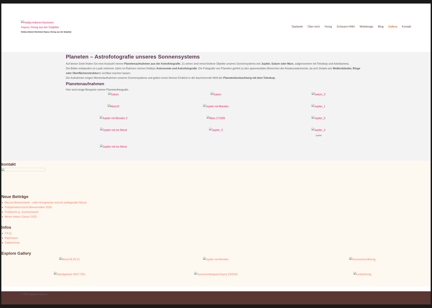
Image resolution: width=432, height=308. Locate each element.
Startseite (297, 26)
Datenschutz (12, 242)
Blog (381, 26)
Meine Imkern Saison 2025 (21, 216)
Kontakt (406, 26)
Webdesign (366, 26)
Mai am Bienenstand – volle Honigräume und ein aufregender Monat (45, 202)
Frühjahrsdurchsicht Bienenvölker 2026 (28, 207)
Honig (328, 26)
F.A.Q (8, 233)
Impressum (11, 237)
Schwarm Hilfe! (346, 26)
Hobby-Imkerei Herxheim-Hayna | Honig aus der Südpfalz (46, 32)
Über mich (314, 26)
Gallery (392, 26)
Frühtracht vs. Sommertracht (21, 212)
